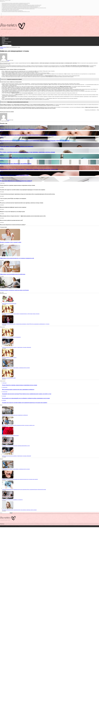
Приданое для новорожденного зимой (9, 378)
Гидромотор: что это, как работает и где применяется (11, 337)
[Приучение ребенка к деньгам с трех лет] (7, 356)
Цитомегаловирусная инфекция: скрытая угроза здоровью (16, 158)
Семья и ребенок (5, 43)
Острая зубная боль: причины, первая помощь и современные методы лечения (16, 3)
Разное (3, 42)
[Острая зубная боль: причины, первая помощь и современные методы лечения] (7, 366)
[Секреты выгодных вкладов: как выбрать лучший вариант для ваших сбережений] (7, 346)
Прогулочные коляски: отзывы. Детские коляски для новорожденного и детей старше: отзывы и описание (20, 313)
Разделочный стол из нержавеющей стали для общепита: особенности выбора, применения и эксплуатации (21, 5)
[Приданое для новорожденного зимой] (7, 376)
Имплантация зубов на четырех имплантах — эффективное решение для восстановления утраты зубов (29, 169)
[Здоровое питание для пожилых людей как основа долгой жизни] (10, 287)
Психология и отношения (6, 41)
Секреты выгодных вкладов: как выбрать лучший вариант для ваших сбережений (16, 347)
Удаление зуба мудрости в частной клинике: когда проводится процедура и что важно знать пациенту (20, 6)
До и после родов (5, 38)
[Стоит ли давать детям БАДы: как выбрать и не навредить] (7, 498)
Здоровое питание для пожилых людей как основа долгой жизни (14, 290)
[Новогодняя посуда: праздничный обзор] (7, 302)
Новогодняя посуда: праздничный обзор (9, 303)
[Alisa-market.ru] (12, 33)
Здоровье (3, 39)
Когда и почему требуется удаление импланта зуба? (14, 175)
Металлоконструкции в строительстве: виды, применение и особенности (15, 4)
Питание (3, 40)
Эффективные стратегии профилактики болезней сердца (12, 274)
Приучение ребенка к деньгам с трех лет (9, 357)
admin (8, 60)
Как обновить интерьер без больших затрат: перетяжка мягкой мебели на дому (16, 11)
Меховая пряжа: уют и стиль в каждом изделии (10, 9)
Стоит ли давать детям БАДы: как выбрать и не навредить (12, 10)
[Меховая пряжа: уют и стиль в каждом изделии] (7, 434)
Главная (1, 47)
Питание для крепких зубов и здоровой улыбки (10, 242)
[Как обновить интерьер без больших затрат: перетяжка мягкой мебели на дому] (7, 444)
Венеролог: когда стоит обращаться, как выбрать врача (15, 163)
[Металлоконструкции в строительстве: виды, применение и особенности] (7, 413)
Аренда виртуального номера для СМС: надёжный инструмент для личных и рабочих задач (18, 8)
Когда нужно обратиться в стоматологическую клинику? (16, 181)
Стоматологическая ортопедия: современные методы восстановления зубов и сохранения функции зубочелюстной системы (24, 7)
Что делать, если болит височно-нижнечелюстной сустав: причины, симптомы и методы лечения (27, 152)
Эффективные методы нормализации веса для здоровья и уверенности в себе (17, 258)
